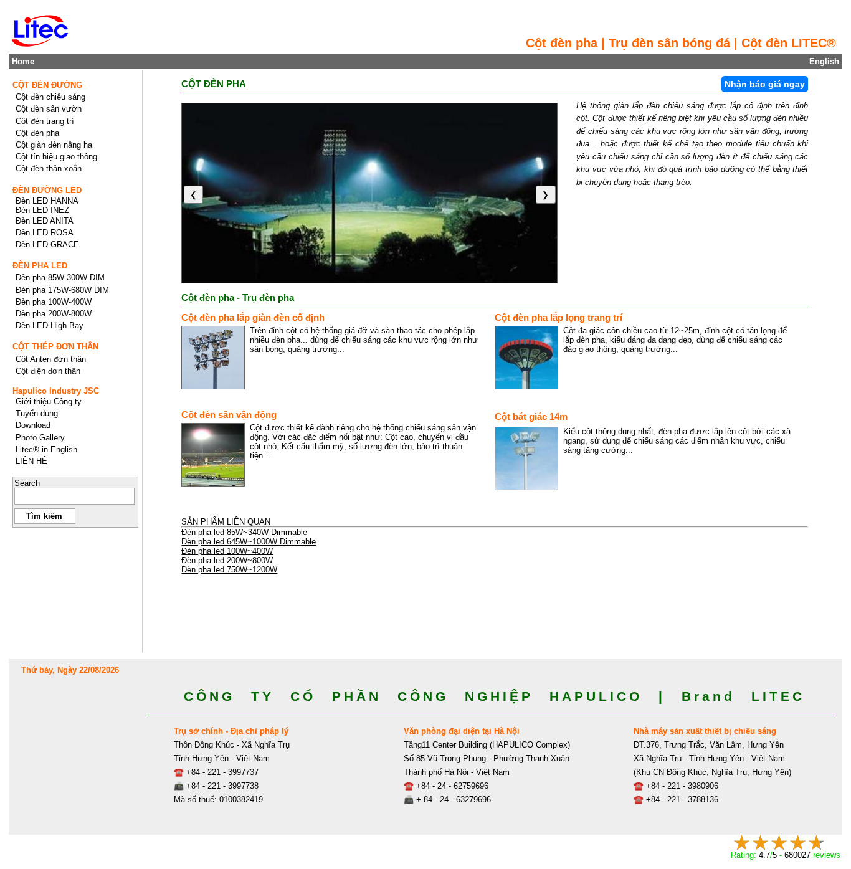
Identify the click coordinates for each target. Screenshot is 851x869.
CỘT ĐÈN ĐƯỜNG (47, 85)
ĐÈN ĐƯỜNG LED (47, 190)
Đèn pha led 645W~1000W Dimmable (248, 541)
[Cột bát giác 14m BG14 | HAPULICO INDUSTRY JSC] (526, 458)
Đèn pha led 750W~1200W (229, 569)
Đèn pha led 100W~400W (227, 551)
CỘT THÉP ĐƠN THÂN (55, 346)
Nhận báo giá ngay (765, 84)
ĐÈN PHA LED (39, 265)
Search (27, 483)
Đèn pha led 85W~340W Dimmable (244, 532)
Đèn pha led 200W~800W (227, 560)
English (824, 61)
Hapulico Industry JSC (55, 391)
